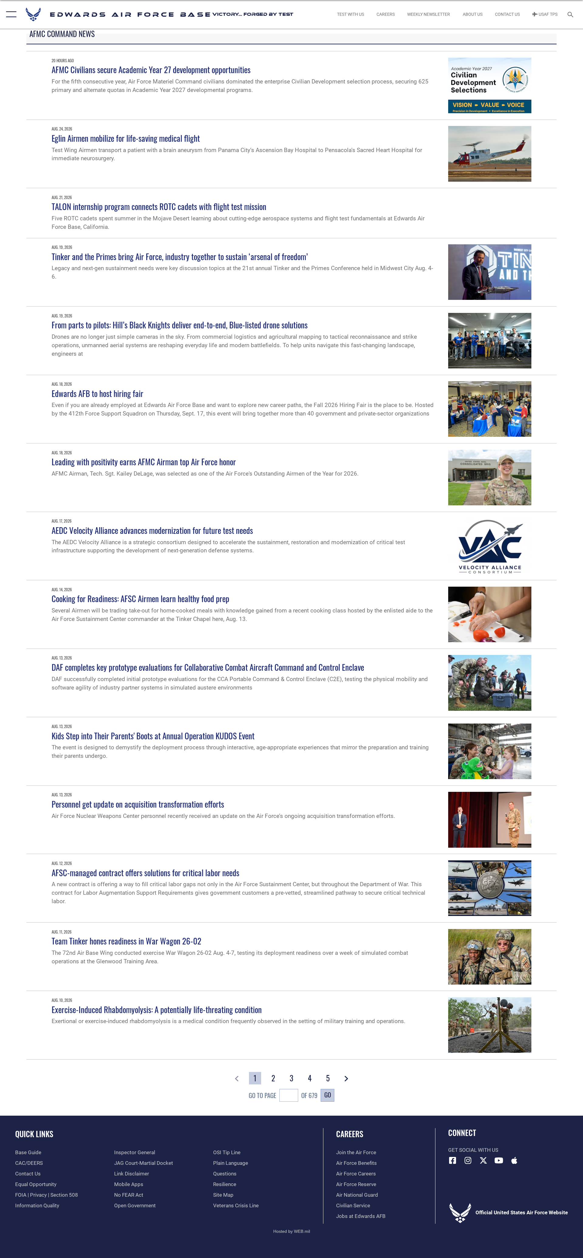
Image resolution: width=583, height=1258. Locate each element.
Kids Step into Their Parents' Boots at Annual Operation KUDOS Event (153, 736)
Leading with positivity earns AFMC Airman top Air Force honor (144, 462)
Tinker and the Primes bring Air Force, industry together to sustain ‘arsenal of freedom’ (180, 256)
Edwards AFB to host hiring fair (97, 393)
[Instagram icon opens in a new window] (467, 1160)
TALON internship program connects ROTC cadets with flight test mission (159, 206)
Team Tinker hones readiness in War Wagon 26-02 (126, 941)
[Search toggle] (571, 14)
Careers (349, 1133)
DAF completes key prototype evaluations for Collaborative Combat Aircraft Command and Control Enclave (208, 667)
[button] (10, 14)
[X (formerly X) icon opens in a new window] (483, 1160)
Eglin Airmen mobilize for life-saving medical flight (126, 138)
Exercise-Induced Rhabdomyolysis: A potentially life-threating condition (157, 1009)
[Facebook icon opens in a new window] (452, 1160)
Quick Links (34, 1133)
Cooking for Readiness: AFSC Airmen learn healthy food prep (140, 598)
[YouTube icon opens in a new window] (498, 1160)
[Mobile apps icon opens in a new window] (514, 1160)
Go (327, 1094)
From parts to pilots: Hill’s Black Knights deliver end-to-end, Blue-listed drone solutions (180, 325)
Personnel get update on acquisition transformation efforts (138, 804)
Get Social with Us (473, 1150)
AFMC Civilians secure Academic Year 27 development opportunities (151, 69)
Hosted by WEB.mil (291, 1231)
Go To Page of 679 (283, 1095)
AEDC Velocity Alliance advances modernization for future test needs (152, 530)
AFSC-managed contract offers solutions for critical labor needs (145, 872)
